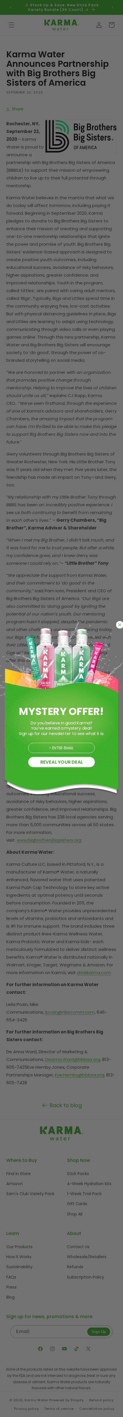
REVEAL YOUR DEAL (61, 762)
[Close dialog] (120, 624)
